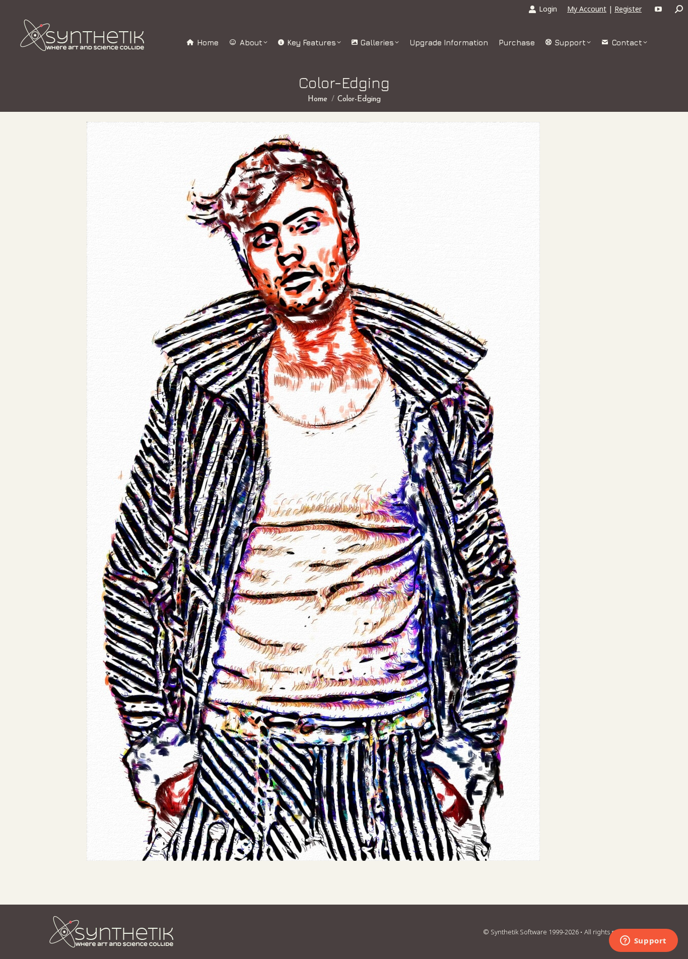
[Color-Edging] (313, 491)
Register (628, 9)
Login (548, 9)
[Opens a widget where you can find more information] (643, 941)
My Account (586, 9)
